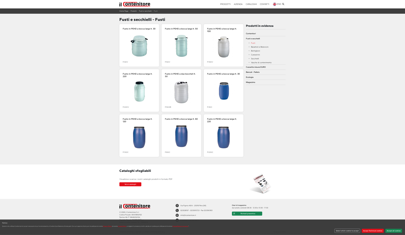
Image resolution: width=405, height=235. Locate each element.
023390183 (208, 210)
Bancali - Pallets (253, 72)
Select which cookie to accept (347, 231)
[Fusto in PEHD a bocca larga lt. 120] (139, 137)
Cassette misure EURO (256, 67)
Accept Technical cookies (372, 231)
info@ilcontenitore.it (188, 215)
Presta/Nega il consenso (180, 226)
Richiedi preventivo (248, 214)
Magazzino (250, 82)
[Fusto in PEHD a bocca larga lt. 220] (139, 92)
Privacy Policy (107, 226)
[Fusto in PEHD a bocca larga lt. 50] (181, 45)
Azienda (238, 4)
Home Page (123, 11)
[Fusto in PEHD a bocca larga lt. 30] (139, 45)
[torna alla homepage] (134, 4)
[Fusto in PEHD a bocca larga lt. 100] (223, 47)
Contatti (264, 4)
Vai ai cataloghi (130, 184)
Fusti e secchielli (145, 11)
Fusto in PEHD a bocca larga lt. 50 (181, 28)
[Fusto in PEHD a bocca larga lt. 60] (181, 136)
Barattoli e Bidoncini (259, 47)
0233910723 (195, 210)
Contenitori (251, 33)
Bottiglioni (255, 51)
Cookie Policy (122, 226)
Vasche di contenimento (261, 62)
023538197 (184, 210)
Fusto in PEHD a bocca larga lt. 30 (139, 28)
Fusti (253, 43)
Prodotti (225, 4)
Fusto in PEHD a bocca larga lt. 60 (181, 119)
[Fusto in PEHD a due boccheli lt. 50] (181, 92)
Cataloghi (251, 4)
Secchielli (255, 58)
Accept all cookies (394, 231)
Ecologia (249, 77)
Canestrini (255, 55)
